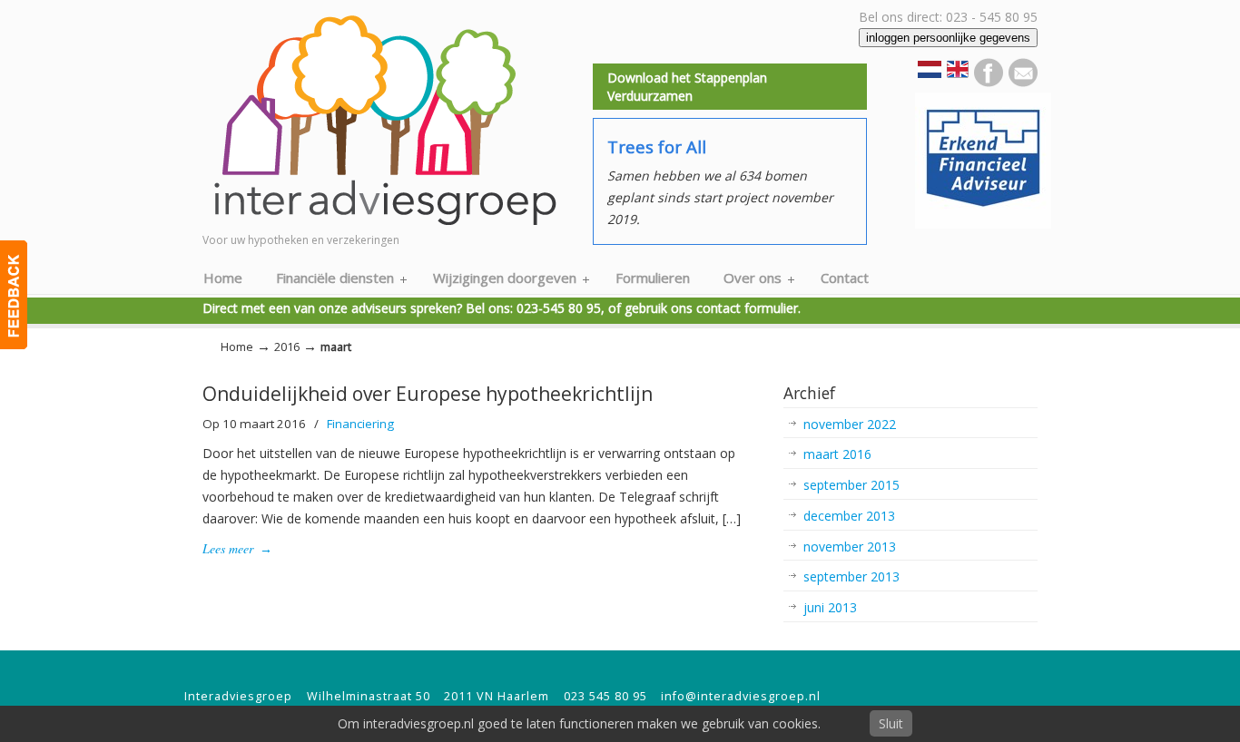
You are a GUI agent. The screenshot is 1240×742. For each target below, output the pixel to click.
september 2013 (851, 576)
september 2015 (851, 484)
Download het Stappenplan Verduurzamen (687, 86)
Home (237, 347)
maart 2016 (837, 454)
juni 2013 (830, 607)
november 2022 (849, 424)
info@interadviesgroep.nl (741, 696)
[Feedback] (13, 294)
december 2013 (849, 515)
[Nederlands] (929, 73)
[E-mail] (1023, 82)
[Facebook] (988, 82)
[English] (958, 74)
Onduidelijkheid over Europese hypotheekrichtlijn (427, 393)
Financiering (360, 423)
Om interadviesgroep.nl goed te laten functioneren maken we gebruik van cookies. (579, 723)
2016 (287, 347)
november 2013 (849, 546)
